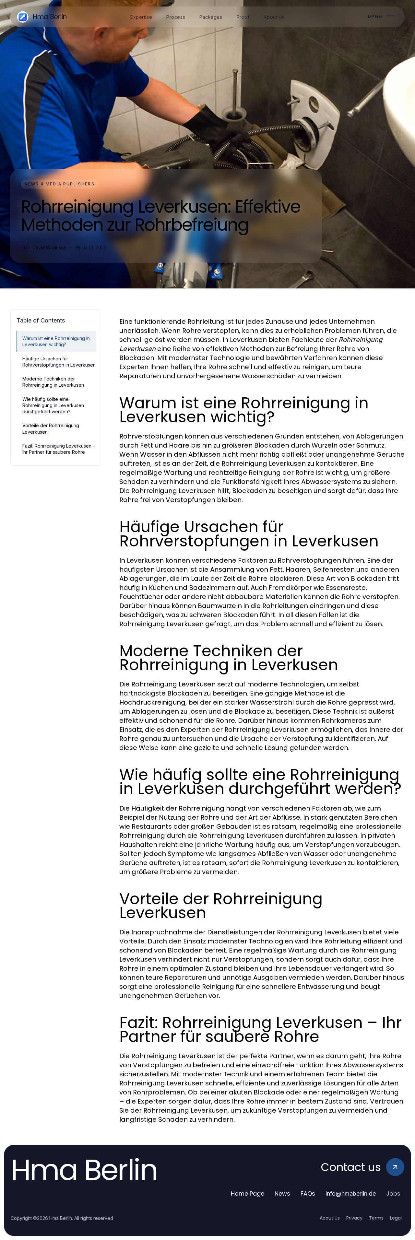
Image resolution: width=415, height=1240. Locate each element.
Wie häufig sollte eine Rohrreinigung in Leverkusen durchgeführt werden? (53, 405)
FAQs (308, 1193)
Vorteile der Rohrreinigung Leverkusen (50, 428)
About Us (330, 1218)
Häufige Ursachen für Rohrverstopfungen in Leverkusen (59, 362)
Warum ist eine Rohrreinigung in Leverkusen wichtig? (56, 341)
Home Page (247, 1193)
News (282, 1193)
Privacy (354, 1218)
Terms (376, 1218)
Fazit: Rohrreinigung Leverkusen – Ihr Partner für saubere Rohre (58, 449)
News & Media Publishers (60, 183)
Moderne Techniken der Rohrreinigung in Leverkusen (53, 382)
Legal (396, 1218)
